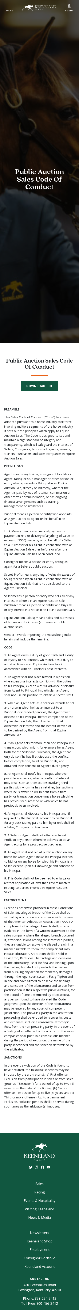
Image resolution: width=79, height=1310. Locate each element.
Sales (39, 1183)
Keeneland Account (39, 1266)
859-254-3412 (45, 1298)
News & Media (39, 1217)
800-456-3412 (47, 1303)
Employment (40, 1249)
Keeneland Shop (39, 1241)
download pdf (39, 386)
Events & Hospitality (39, 1200)
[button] (10, 8)
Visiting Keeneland (39, 1209)
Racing (39, 1192)
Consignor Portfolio (39, 1258)
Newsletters (39, 1232)
